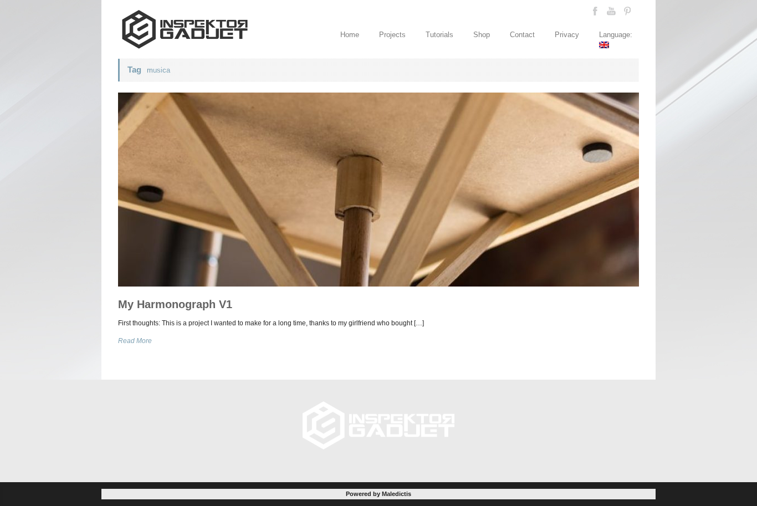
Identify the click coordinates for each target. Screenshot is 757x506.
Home (349, 34)
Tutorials (439, 34)
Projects (392, 34)
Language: (617, 34)
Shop (481, 34)
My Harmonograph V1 (175, 304)
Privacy (567, 34)
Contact (522, 34)
